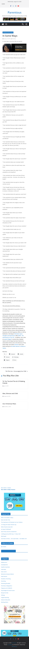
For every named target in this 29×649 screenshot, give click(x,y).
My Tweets (3, 546)
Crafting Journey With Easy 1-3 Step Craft (10, 534)
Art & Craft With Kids (8, 367)
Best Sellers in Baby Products (8, 489)
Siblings (3, 595)
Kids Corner (4, 571)
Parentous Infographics (6, 585)
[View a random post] (26, 24)
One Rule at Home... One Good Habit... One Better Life (14, 538)
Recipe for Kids (4, 592)
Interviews (3, 569)
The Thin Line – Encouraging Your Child (15, 371)
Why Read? (3, 536)
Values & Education (5, 599)
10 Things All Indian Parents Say (8, 524)
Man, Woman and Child (10, 393)
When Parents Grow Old (6, 527)
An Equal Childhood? (6, 529)
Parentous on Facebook (8, 551)
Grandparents (4, 564)
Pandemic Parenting (6, 578)
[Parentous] (3, 24)
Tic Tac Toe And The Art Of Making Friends (14, 382)
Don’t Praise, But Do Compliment (8, 531)
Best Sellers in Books (6, 487)
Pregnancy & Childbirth (6, 588)
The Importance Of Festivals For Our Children (12, 522)
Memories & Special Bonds (8, 32)
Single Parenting (5, 597)
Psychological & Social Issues (8, 590)
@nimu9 (17, 344)
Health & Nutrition (5, 567)
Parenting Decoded (5, 583)
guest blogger (8, 339)
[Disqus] (14, 427)
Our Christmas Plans (9, 404)
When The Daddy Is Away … (7, 517)
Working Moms (4, 602)
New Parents (4, 576)
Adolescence (4, 562)
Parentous (14, 12)
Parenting (3, 581)
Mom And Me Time (5, 520)
